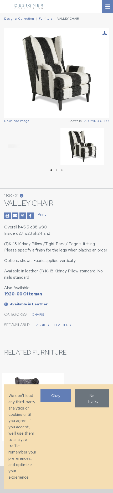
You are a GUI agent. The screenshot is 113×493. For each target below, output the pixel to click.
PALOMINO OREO (96, 121)
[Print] (7, 215)
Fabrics (41, 325)
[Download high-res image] (104, 33)
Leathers (62, 325)
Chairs (38, 314)
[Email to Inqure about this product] (15, 215)
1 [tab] (51, 170)
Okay (55, 395)
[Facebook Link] (30, 215)
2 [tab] (56, 170)
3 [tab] (61, 170)
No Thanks (92, 398)
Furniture (45, 18)
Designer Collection (19, 18)
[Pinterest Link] (22, 215)
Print (42, 214)
